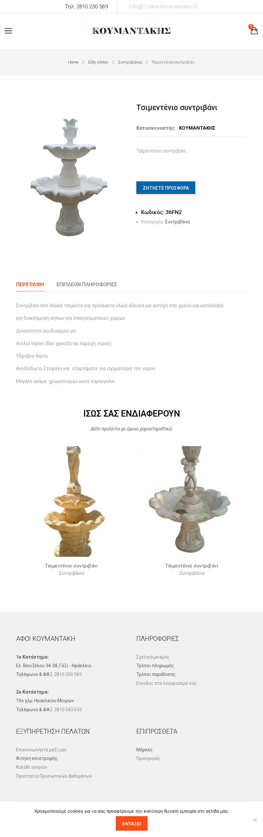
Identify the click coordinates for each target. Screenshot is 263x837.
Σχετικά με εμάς (152, 657)
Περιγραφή (30, 284)
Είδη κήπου (98, 62)
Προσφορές (148, 758)
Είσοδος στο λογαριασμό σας (166, 683)
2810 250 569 (68, 674)
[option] (71, 174)
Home (73, 62)
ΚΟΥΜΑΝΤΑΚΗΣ (197, 128)
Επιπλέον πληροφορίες (86, 284)
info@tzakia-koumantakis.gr (163, 6)
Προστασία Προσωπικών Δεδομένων (54, 776)
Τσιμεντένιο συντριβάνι (71, 566)
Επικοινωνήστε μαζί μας (41, 749)
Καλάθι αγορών (31, 767)
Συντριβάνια (130, 62)
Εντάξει (131, 823)
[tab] (30, 284)
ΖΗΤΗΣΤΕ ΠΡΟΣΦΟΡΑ (166, 188)
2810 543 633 (68, 709)
